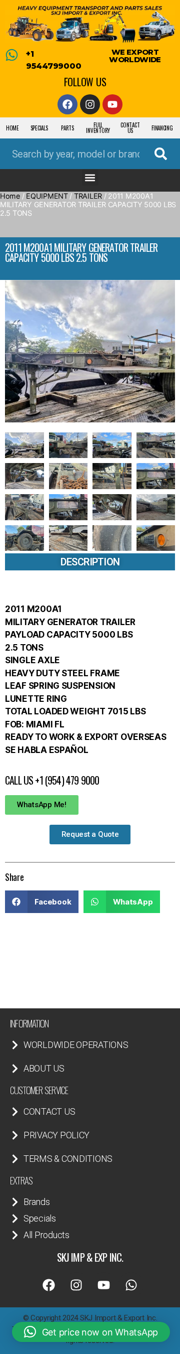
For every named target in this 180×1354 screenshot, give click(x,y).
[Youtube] (112, 104)
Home (10, 196)
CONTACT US (130, 127)
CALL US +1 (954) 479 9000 (52, 780)
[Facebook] (68, 104)
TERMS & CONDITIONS (68, 1158)
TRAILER (88, 196)
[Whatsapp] (131, 1284)
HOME (12, 128)
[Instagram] (90, 104)
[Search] (160, 153)
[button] (90, 177)
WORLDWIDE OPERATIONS (76, 1044)
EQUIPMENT (47, 196)
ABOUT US (44, 1068)
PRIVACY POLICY (57, 1135)
